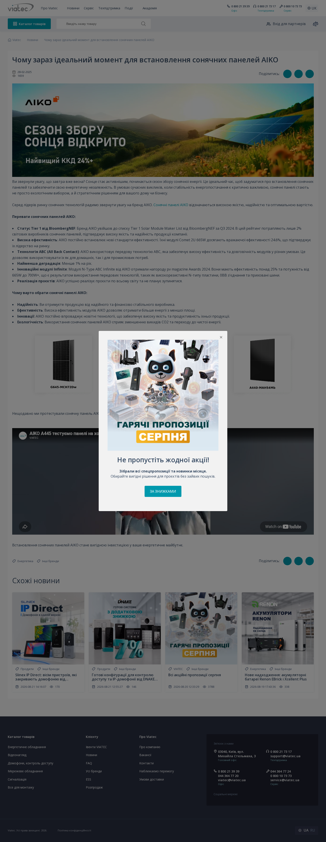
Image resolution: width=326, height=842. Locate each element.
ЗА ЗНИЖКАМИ (163, 491)
